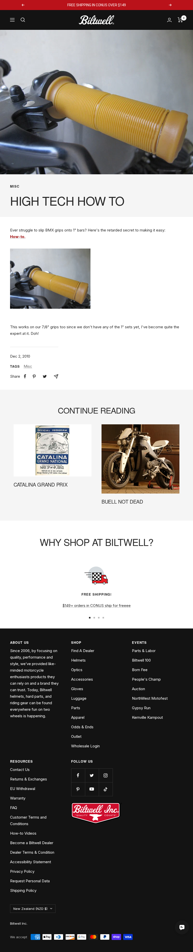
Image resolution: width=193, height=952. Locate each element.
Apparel (77, 717)
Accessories (82, 679)
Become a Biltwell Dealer (31, 842)
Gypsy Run (141, 707)
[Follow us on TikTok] (106, 789)
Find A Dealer (82, 650)
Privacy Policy (22, 871)
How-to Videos (23, 833)
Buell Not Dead (122, 501)
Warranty (17, 798)
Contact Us (20, 769)
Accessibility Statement (30, 861)
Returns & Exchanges (28, 779)
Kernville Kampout (147, 717)
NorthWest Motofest (150, 698)
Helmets (78, 660)
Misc (14, 186)
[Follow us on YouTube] (92, 789)
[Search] (23, 20)
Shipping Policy (23, 890)
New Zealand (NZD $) (30, 909)
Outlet (76, 736)
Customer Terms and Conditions (28, 820)
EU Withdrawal (22, 788)
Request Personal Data (30, 881)
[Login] (169, 20)
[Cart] (180, 19)
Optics (76, 669)
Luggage (78, 698)
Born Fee (140, 669)
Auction (138, 688)
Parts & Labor (144, 650)
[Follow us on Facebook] (78, 775)
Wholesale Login (85, 746)
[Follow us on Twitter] (92, 775)
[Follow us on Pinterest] (78, 789)
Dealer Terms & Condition (32, 852)
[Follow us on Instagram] (106, 775)
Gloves (77, 688)
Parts (75, 707)
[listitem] (25, 376)
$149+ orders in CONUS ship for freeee (96, 605)
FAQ (13, 807)
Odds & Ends (82, 727)
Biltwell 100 (141, 660)
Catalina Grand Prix (40, 484)
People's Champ (146, 679)
